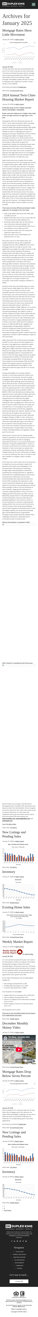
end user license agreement (22, 1305)
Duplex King (13, 4)
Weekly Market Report (17, 942)
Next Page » (8, 1210)
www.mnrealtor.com (8, 819)
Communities (19, 1265)
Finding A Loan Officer (19, 1254)
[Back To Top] (34, 1311)
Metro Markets (19, 1263)
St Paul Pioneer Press (16, 91)
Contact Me (19, 1281)
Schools (19, 1268)
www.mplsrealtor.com (23, 819)
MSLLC (25, 1312)
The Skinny (13, 828)
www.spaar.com (7, 821)
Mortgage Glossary (19, 1257)
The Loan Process (19, 1260)
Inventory (8, 872)
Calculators (19, 1251)
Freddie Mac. (22, 87)
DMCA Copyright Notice (18, 1309)
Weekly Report (14, 903)
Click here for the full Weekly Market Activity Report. (19, 1013)
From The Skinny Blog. (9, 824)
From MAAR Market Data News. (12, 1015)
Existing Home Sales (16, 907)
